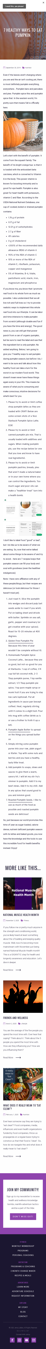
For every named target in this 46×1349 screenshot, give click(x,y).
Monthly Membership (23, 1246)
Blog (23, 1312)
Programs (23, 1251)
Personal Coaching (23, 1255)
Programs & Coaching (23, 1266)
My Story (23, 1307)
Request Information (23, 1296)
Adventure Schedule (23, 1291)
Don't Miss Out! (23, 1216)
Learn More (23, 1287)
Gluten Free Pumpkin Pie (20, 640)
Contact (22, 1316)
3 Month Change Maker (23, 1271)
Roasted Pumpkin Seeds (20, 800)
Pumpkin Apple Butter (19, 729)
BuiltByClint (23, 1331)
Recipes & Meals (23, 1275)
